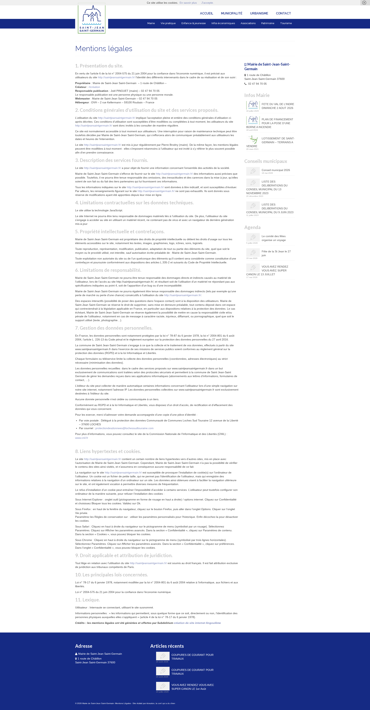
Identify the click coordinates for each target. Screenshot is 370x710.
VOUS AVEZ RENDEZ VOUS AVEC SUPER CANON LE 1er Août (193, 686)
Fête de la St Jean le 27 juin (276, 253)
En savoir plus (188, 2)
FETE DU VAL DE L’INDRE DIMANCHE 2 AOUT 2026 (278, 106)
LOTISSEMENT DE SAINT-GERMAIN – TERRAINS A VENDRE (270, 142)
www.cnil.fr (81, 437)
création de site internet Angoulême (197, 622)
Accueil (206, 13)
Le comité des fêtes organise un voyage (274, 238)
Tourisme (286, 23)
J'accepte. (207, 2)
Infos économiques (223, 23)
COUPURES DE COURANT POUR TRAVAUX (193, 656)
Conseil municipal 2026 (276, 170)
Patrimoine (267, 23)
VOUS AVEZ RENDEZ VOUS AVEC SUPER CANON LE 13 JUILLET (267, 270)
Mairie (151, 23)
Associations (248, 23)
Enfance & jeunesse (194, 23)
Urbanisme (259, 13)
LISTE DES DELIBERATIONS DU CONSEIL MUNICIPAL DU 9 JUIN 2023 (269, 208)
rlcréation (94, 86)
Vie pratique (168, 23)
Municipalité (231, 13)
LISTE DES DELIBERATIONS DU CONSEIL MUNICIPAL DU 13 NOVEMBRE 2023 (267, 187)
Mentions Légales (123, 703)
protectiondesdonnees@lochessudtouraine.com (124, 428)
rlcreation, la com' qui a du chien (160, 703)
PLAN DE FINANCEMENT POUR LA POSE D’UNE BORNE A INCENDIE (269, 123)
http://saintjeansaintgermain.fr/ (116, 77)
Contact (283, 13)
